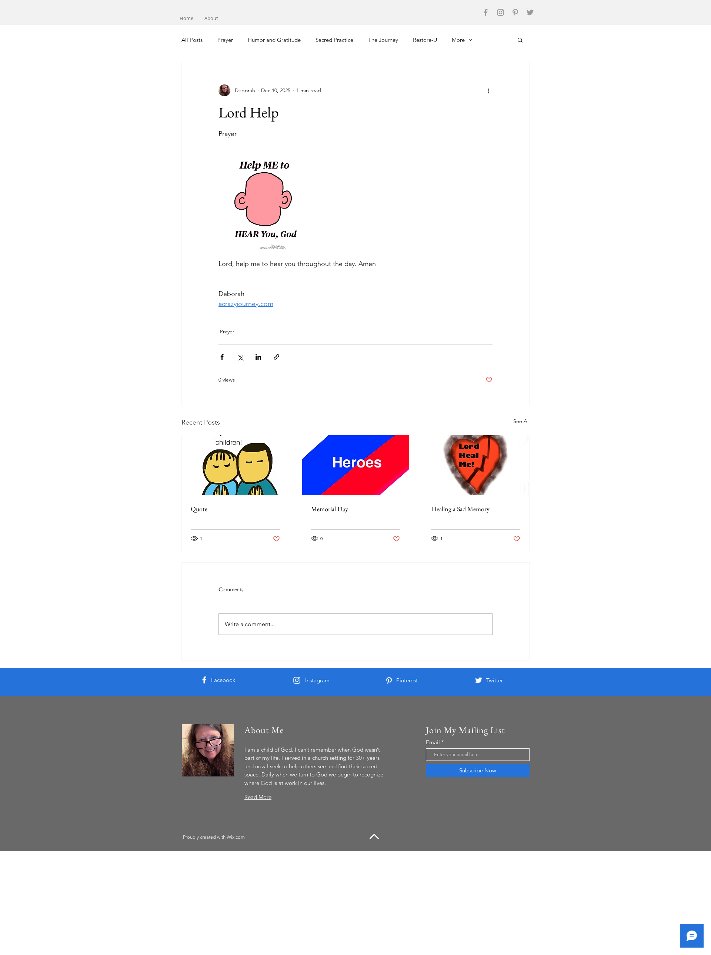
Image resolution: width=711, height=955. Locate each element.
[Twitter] (530, 12)
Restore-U (425, 39)
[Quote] (235, 465)
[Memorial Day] (355, 465)
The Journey (383, 39)
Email (433, 742)
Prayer (225, 39)
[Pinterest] (515, 12)
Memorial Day (329, 509)
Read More (257, 797)
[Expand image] (263, 204)
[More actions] (488, 90)
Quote (199, 509)
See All (521, 421)
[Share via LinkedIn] (258, 356)
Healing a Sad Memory (460, 509)
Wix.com (236, 837)
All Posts (192, 39)
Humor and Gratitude (274, 39)
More (458, 39)
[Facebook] (485, 12)
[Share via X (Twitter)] (240, 356)
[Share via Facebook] (222, 356)
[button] (520, 40)
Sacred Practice (334, 39)
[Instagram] (500, 12)
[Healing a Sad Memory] (475, 465)
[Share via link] (276, 356)
